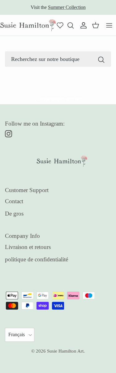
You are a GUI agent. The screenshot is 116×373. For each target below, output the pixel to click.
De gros (14, 213)
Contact (14, 201)
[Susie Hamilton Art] (28, 25)
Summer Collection (67, 7)
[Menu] (109, 25)
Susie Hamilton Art (65, 351)
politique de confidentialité (36, 259)
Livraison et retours (28, 247)
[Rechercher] (101, 59)
